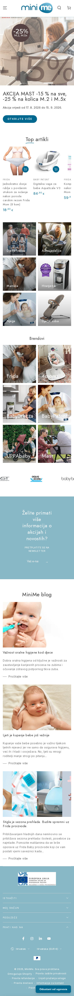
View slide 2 (37, 81)
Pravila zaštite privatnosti (51, 973)
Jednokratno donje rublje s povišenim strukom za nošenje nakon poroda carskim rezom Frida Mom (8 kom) (16, 194)
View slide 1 (25, 81)
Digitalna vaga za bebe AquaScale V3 (46, 186)
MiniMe (29, 969)
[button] (59, 8)
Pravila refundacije (23, 978)
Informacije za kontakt (50, 983)
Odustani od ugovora (53, 989)
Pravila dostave (23, 983)
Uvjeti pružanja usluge (52, 978)
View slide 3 (48, 81)
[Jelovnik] (5, 8)
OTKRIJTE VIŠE (31, 124)
